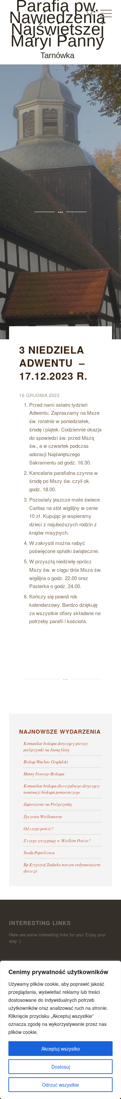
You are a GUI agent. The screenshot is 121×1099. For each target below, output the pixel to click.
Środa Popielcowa (39, 852)
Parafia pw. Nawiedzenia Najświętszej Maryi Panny (57, 30)
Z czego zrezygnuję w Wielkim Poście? (57, 840)
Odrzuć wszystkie (60, 1084)
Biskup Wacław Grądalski (46, 761)
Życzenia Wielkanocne (43, 816)
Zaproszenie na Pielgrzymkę (48, 804)
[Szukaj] (86, 13)
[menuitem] (86, 13)
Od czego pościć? (38, 828)
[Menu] (102, 13)
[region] (60, 1030)
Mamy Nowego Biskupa (44, 773)
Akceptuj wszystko (60, 1048)
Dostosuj (60, 1066)
